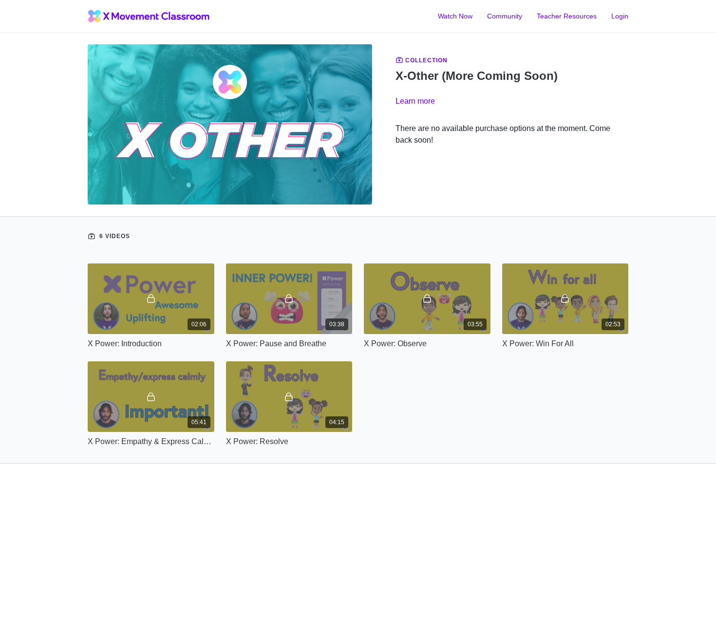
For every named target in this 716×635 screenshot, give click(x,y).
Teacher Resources (567, 16)
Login (619, 16)
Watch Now (455, 16)
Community (504, 16)
